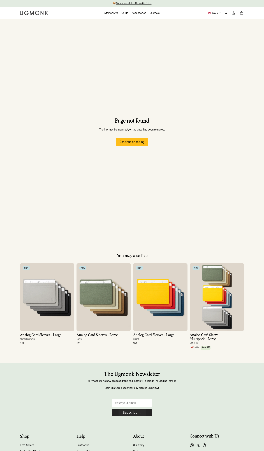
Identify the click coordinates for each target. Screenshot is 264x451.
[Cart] (242, 13)
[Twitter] (198, 445)
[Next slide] (69, 297)
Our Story (138, 445)
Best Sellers (27, 445)
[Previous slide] (25, 297)
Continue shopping (132, 142)
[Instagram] (192, 445)
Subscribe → (132, 412)
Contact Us (83, 445)
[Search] (226, 13)
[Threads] (204, 445)
